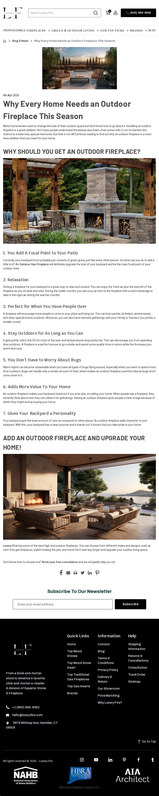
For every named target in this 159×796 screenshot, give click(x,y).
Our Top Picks (112, 30)
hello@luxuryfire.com (27, 715)
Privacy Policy (108, 670)
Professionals (14, 30)
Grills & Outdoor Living (73, 30)
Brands (137, 30)
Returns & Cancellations (138, 658)
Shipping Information (136, 647)
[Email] (68, 572)
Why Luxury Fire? (110, 702)
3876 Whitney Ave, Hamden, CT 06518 (32, 725)
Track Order (136, 674)
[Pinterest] (97, 572)
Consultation (137, 667)
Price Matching (108, 695)
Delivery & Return (105, 679)
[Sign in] (115, 13)
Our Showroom (109, 688)
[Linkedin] (90, 572)
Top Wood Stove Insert (79, 665)
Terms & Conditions (106, 661)
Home (71, 644)
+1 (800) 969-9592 (26, 707)
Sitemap (134, 681)
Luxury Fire (10, 545)
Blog (152, 30)
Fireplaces (37, 30)
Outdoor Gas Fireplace (34, 264)
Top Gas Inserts (78, 686)
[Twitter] (83, 572)
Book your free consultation (60, 562)
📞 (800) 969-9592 (138, 12)
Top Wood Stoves (74, 654)
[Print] (75, 572)
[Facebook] (61, 572)
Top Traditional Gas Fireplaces (78, 677)
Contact (104, 644)
